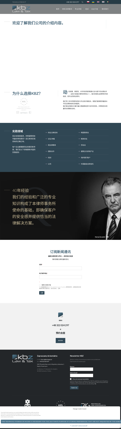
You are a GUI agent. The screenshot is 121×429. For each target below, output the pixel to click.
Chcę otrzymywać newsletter (80, 379)
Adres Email (74, 373)
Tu (95, 383)
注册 (41, 293)
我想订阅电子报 (46, 285)
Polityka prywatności (82, 425)
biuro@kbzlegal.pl (46, 359)
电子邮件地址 (43, 273)
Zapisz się (74, 388)
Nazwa (72, 366)
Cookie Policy (74, 425)
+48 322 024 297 (72, 2)
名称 (41, 264)
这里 (59, 288)
